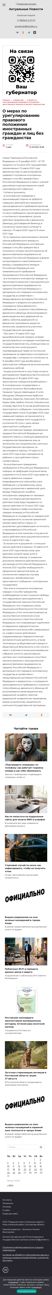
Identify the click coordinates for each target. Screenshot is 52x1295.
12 (19, 1166)
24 (8, 1173)
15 (35, 1166)
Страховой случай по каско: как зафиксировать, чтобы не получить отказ (25, 868)
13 (25, 1166)
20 (25, 1169)
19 (19, 1169)
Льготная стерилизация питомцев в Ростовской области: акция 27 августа (25, 1075)
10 (8, 1166)
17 (8, 1169)
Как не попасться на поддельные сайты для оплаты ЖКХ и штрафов (25, 818)
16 (41, 1166)
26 (19, 1173)
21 (30, 1169)
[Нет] (49, 1285)
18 (14, 1169)
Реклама (7, 1207)
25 (14, 1173)
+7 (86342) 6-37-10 (26, 20)
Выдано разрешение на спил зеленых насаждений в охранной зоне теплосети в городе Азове (24, 1127)
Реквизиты (8, 1203)
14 (30, 1166)
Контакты (7, 1200)
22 (35, 1169)
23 (41, 1169)
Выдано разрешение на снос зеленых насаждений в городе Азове (22, 920)
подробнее (13, 1282)
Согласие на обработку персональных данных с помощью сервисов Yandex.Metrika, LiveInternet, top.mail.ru (26, 1257)
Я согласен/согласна (26, 1291)
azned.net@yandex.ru (26, 26)
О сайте (6, 1210)
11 (13, 1166)
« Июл (10, 1185)
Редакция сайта (10, 1214)
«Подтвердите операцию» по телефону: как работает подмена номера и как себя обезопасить (24, 768)
